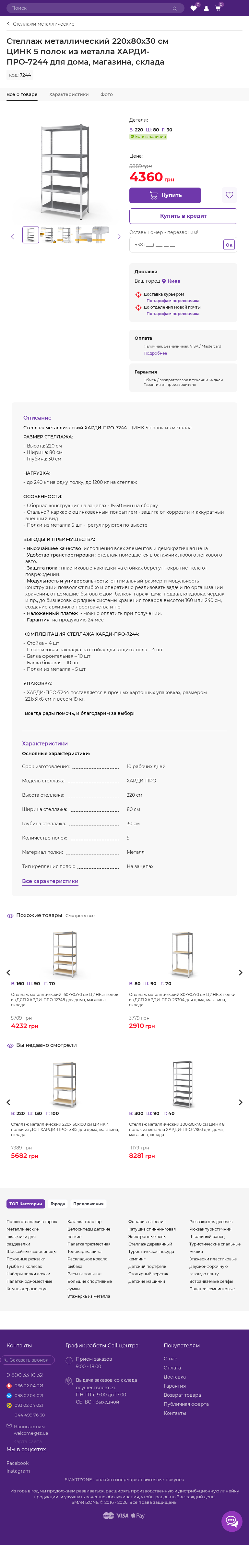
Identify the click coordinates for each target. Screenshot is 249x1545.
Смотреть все (80, 915)
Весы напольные (84, 1273)
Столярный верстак (148, 1273)
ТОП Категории (25, 1203)
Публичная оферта (186, 1404)
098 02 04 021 (29, 1395)
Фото (107, 94)
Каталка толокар (84, 1221)
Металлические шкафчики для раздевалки (22, 1236)
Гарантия (175, 1386)
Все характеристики (50, 881)
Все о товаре (22, 94)
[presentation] (10, 972)
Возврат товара (182, 1395)
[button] (12, 236)
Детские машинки (146, 1281)
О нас (170, 1359)
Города (58, 1203)
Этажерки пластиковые (213, 1259)
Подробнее (155, 353)
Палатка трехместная (89, 1244)
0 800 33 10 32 (24, 1375)
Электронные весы (147, 1236)
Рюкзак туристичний (210, 1229)
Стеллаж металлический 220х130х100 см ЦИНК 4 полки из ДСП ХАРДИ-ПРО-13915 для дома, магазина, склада (65, 1129)
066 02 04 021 (29, 1385)
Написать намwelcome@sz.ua (31, 1430)
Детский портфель (147, 1266)
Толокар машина (84, 1251)
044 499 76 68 (30, 1414)
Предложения (88, 1203)
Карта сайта (27, 1441)
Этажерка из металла (88, 1296)
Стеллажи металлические (44, 24)
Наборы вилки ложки (28, 1273)
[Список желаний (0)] (193, 8)
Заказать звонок (29, 1360)
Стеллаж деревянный (150, 1244)
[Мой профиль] (206, 8)
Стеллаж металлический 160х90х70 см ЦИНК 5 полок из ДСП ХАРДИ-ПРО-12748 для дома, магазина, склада (64, 999)
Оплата (172, 1368)
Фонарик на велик (147, 1221)
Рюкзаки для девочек (211, 1221)
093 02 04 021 (29, 1405)
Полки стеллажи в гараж (31, 1221)
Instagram (18, 1471)
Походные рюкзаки (25, 1259)
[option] (31, 235)
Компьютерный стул (27, 1288)
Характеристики (69, 94)
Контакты (175, 1413)
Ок (229, 245)
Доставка (175, 1377)
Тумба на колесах (24, 1266)
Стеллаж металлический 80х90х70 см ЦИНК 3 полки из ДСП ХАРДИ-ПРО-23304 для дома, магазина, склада (182, 999)
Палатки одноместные (29, 1281)
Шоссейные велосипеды (31, 1251)
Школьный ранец (207, 1236)
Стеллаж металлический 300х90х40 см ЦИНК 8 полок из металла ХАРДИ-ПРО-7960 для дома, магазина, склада (177, 1129)
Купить (172, 195)
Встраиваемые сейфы (211, 1281)
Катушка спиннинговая (152, 1229)
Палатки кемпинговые (212, 1288)
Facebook (17, 1463)
